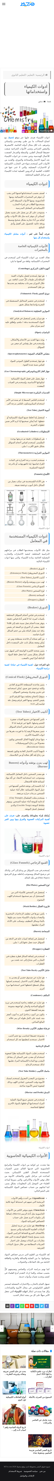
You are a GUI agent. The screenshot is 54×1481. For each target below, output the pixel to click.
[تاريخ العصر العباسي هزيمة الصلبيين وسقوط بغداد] (40, 1440)
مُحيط (11, 137)
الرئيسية (40, 74)
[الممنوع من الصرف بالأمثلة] (40, 1387)
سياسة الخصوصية (31, 1471)
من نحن (42, 1471)
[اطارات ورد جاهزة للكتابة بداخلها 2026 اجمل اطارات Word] (40, 1362)
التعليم (30, 74)
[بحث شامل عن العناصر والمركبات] (40, 1410)
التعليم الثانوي (18, 74)
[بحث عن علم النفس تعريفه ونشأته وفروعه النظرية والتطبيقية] (14, 1362)
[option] (27, 1328)
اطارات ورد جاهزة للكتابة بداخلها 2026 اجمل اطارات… (41, 1374)
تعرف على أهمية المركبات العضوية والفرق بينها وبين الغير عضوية (27, 819)
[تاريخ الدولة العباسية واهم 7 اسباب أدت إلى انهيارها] (14, 1414)
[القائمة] (3, 4)
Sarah (49, 102)
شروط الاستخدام (15, 1471)
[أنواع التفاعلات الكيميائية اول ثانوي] (14, 1387)
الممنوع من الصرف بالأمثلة (40, 1397)
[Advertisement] (27, 38)
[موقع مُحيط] (27, 4)
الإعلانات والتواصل (27, 1476)
